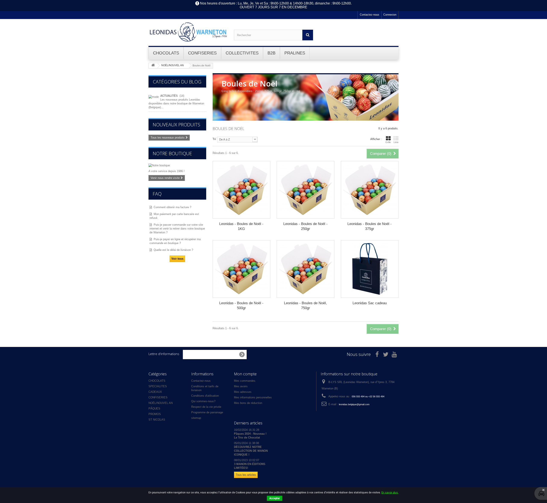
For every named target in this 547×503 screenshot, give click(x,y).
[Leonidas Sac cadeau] (369, 269)
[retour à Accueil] (153, 65)
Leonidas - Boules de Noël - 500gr (241, 305)
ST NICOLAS (157, 419)
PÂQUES (154, 408)
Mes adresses (242, 391)
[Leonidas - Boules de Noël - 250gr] (305, 189)
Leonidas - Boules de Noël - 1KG (241, 226)
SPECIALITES (158, 386)
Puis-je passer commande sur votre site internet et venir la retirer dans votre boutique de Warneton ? (177, 228)
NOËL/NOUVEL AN (161, 403)
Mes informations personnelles (253, 397)
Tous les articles (246, 474)
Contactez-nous (369, 14)
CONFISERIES (158, 397)
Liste (396, 142)
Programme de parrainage (207, 412)
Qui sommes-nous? (203, 401)
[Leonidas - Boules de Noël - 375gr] (369, 189)
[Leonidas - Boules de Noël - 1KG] (241, 189)
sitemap (196, 418)
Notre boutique (172, 153)
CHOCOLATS (157, 380)
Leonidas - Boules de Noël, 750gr (305, 305)
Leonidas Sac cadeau (370, 303)
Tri (214, 139)
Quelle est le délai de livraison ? (173, 250)
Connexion (389, 14)
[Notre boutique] (177, 165)
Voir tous (177, 258)
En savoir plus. (389, 492)
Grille (388, 142)
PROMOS (155, 414)
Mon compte (245, 373)
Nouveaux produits (176, 124)
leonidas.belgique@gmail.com (354, 404)
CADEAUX (155, 391)
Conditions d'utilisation (205, 395)
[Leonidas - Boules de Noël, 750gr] (305, 269)
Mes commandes (244, 380)
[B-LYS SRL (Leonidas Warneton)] (188, 32)
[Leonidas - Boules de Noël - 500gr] (241, 269)
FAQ (157, 193)
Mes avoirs (241, 386)
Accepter (274, 498)
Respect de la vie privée (206, 406)
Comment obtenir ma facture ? (172, 207)
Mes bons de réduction (248, 403)
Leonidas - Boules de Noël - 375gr (369, 226)
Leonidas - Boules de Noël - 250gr (305, 226)
